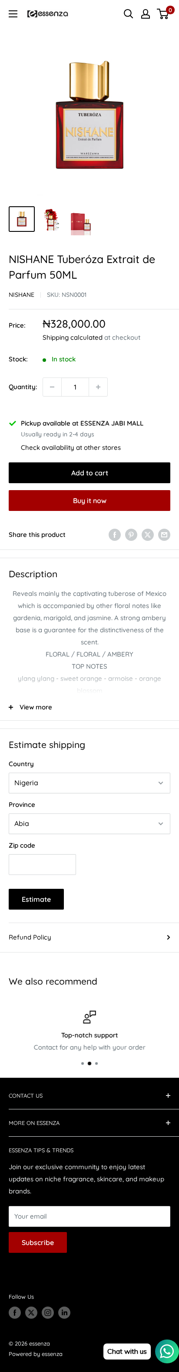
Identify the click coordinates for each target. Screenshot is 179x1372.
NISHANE (21, 295)
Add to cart (89, 472)
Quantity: (23, 387)
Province (22, 804)
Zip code (22, 845)
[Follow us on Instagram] (48, 1313)
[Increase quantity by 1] (98, 387)
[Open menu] (13, 13)
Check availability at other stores (71, 447)
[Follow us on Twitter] (31, 1313)
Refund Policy (30, 937)
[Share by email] (164, 534)
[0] (163, 14)
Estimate (36, 899)
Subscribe (38, 1242)
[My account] (145, 14)
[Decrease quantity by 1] (52, 387)
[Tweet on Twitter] (148, 534)
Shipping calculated (73, 337)
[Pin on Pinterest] (131, 534)
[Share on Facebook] (115, 534)
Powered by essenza (36, 1353)
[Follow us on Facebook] (15, 1313)
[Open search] (128, 14)
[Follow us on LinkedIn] (64, 1313)
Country (21, 764)
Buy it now (89, 500)
